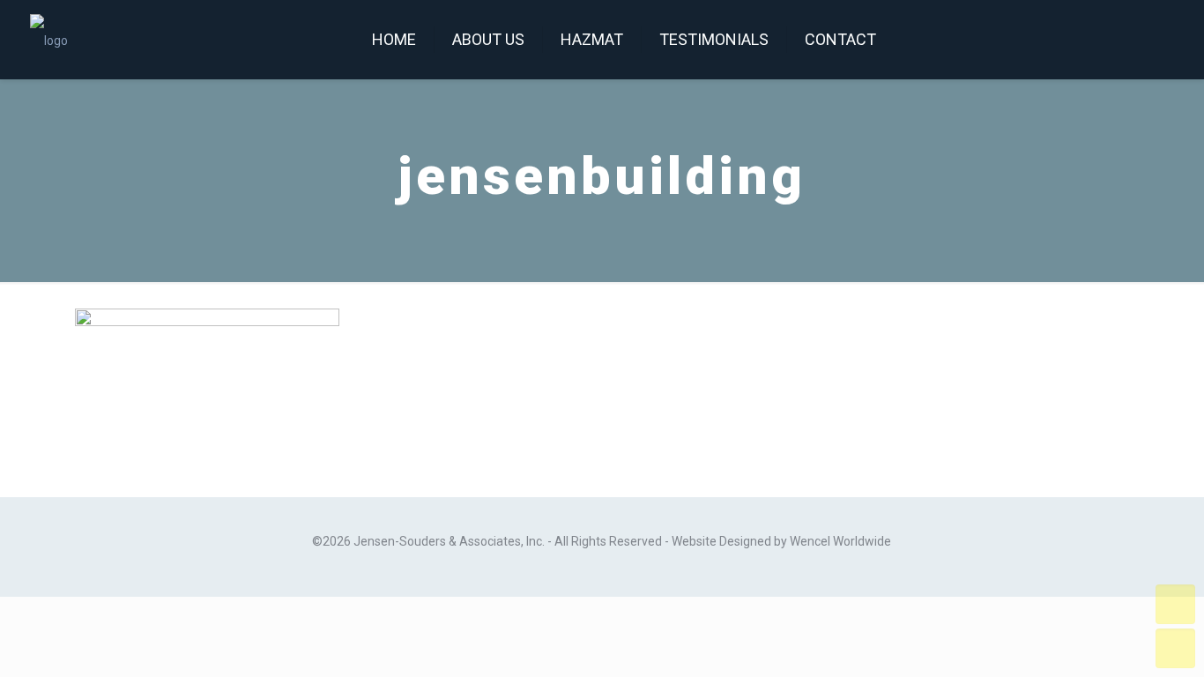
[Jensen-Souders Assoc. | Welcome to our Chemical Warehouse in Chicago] (49, 39)
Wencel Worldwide (840, 541)
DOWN (1175, 648)
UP (1175, 604)
